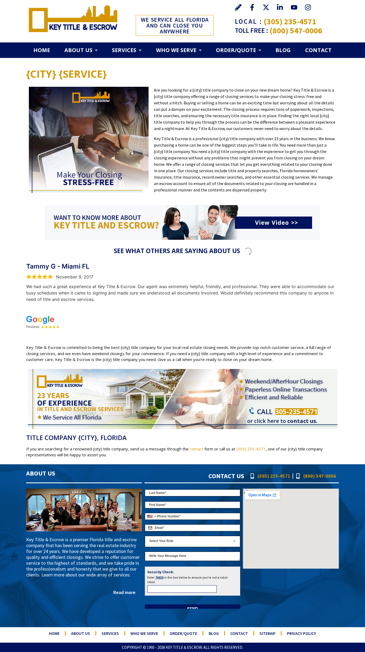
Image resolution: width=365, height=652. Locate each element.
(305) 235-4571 (290, 21)
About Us (78, 50)
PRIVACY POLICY (301, 633)
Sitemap (267, 633)
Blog (283, 50)
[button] (81, 50)
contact (196, 448)
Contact (318, 50)
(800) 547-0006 (296, 30)
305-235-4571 (296, 411)
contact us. (302, 421)
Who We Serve (176, 50)
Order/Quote (236, 50)
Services (124, 50)
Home (41, 50)
